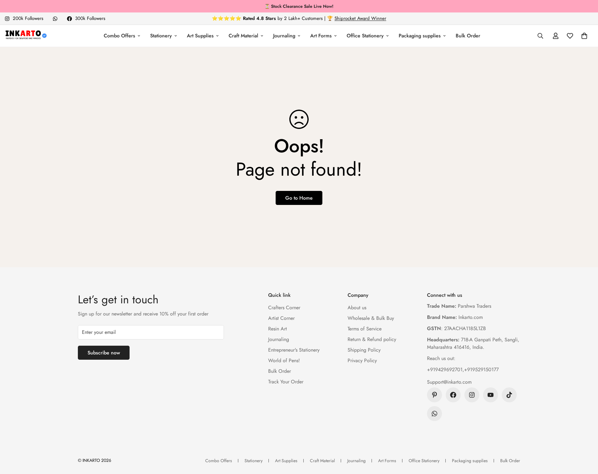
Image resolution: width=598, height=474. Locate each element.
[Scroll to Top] (586, 440)
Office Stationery (365, 35)
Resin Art (277, 328)
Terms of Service (365, 328)
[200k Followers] (471, 394)
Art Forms (321, 35)
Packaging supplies (420, 35)
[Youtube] (490, 394)
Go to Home (299, 197)
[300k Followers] (453, 394)
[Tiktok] (509, 394)
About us (357, 307)
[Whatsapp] (55, 18)
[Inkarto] (26, 36)
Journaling (284, 35)
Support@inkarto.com (449, 382)
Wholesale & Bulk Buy (371, 318)
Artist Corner (281, 318)
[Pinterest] (434, 394)
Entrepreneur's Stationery (294, 349)
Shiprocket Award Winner (360, 18)
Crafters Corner (284, 307)
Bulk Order (468, 35)
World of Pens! (284, 360)
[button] (584, 36)
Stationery (161, 35)
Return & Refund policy (372, 339)
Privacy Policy (362, 360)
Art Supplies (200, 35)
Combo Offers (119, 35)
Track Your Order (285, 381)
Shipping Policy (364, 349)
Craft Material (243, 35)
